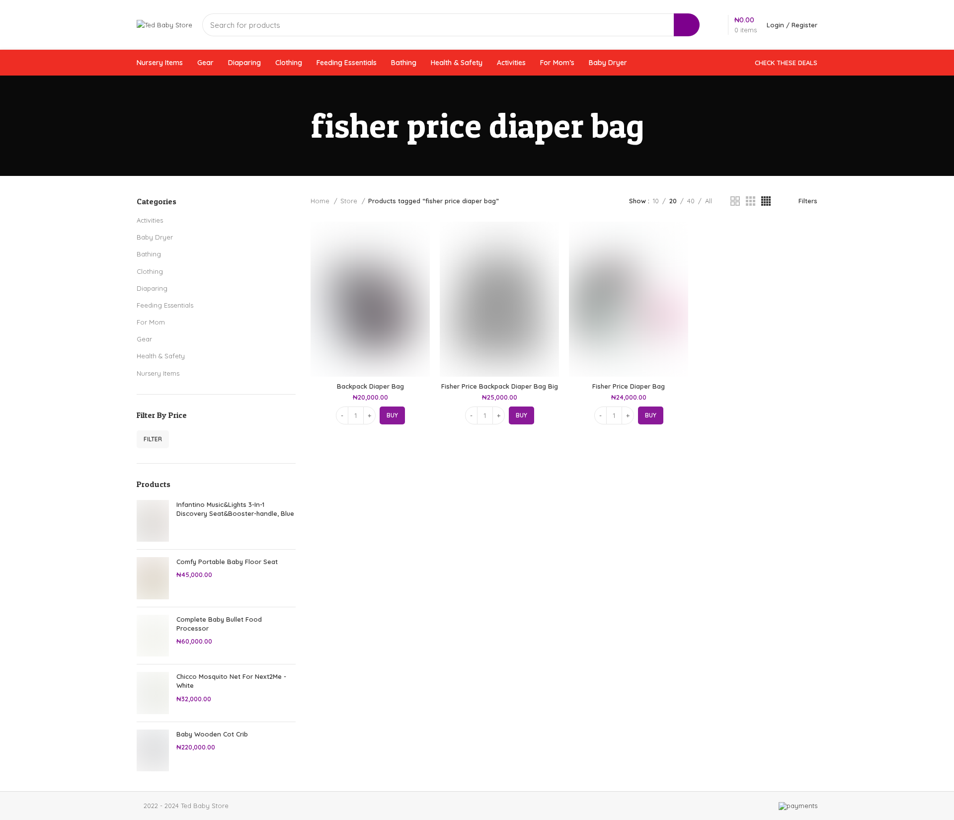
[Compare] (422, 238)
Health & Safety (161, 356)
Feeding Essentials (165, 305)
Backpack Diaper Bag (370, 386)
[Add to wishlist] (422, 282)
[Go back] (298, 126)
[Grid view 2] (735, 201)
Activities (150, 220)
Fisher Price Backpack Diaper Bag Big (499, 386)
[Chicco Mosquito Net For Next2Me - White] (153, 693)
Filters (807, 201)
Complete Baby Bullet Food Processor (219, 623)
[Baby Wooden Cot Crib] (153, 751)
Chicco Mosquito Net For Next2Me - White (231, 680)
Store (349, 201)
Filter (153, 439)
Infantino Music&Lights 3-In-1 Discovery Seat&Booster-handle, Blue (235, 508)
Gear (144, 339)
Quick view (422, 260)
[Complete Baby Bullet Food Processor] (153, 636)
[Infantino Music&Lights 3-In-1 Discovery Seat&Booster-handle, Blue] (153, 521)
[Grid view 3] (750, 201)
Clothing (150, 271)
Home (321, 201)
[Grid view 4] (766, 201)
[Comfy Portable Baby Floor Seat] (153, 578)
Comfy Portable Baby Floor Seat (227, 562)
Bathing (149, 254)
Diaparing (152, 288)
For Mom (151, 322)
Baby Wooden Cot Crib (212, 734)
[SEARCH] (687, 24)
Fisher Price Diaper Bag (628, 386)
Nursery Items (158, 373)
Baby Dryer (155, 237)
